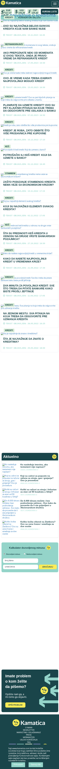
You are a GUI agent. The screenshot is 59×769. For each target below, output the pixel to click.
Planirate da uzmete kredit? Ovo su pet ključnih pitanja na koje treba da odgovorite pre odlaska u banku (29, 108)
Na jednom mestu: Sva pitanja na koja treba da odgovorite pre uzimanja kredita (26, 316)
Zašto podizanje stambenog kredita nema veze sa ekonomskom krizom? (29, 183)
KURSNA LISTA (49, 11)
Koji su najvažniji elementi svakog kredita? (28, 208)
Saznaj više (36, 765)
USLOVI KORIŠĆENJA (29, 740)
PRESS (28, 735)
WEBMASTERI (29, 737)
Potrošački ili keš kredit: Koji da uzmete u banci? (27, 156)
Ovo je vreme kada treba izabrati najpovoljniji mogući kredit (27, 80)
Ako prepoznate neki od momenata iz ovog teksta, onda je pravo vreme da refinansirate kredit (28, 55)
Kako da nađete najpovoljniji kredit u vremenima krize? (24, 260)
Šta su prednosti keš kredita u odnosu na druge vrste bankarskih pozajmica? (29, 236)
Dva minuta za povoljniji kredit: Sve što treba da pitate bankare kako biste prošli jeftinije (28, 288)
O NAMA (28, 728)
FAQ (29, 742)
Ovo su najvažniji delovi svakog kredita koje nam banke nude (26, 27)
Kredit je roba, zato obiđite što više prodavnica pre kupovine (26, 132)
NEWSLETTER (28, 730)
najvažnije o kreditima (33, 15)
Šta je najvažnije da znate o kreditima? (23, 340)
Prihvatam (18, 765)
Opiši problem (15, 705)
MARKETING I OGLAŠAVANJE (29, 733)
